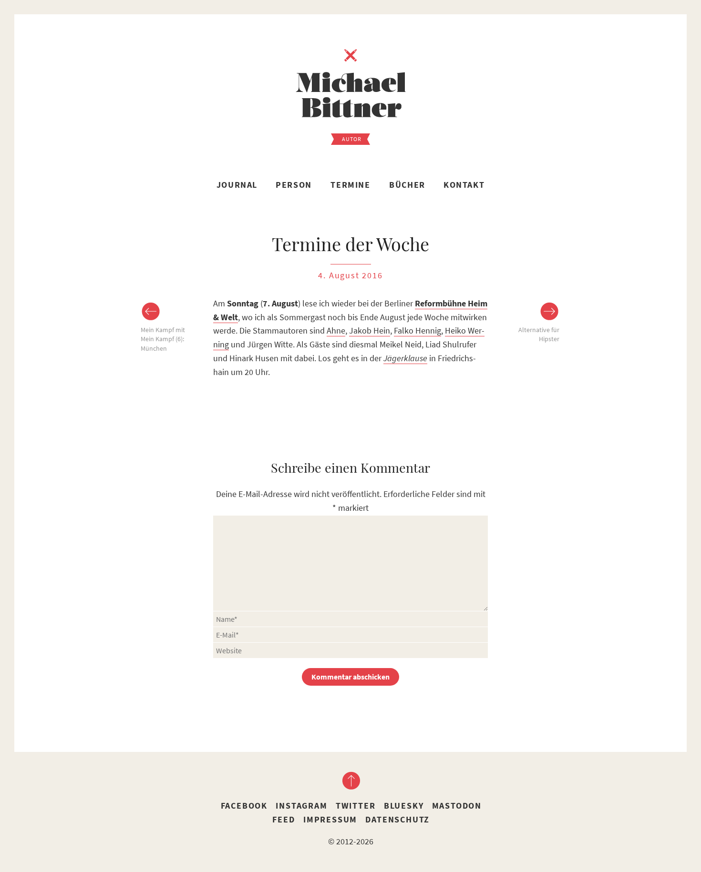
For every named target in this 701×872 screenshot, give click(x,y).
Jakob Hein (369, 330)
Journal (237, 184)
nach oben (350, 780)
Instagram (301, 805)
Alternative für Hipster (538, 334)
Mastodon (457, 805)
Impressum (330, 819)
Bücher (407, 184)
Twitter (356, 805)
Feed (283, 819)
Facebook (244, 805)
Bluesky (404, 805)
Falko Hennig (417, 330)
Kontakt (464, 184)
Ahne (336, 330)
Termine (350, 184)
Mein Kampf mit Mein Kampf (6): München (163, 339)
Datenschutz (397, 819)
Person (294, 184)
